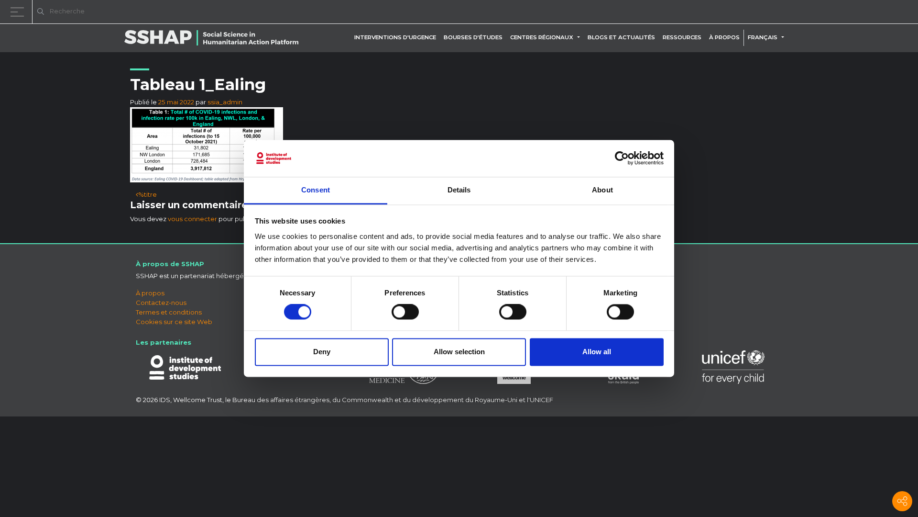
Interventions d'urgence (395, 37)
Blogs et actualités (621, 37)
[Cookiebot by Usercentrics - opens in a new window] (622, 158)
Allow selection (459, 352)
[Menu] (19, 11)
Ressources (682, 37)
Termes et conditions (169, 312)
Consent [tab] (315, 190)
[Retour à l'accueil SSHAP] (864, 12)
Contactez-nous (161, 302)
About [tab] (602, 190)
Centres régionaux (541, 37)
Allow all (596, 352)
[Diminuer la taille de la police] (789, 13)
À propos (724, 37)
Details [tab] (459, 190)
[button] (580, 37)
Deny (321, 352)
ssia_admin (225, 102)
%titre (147, 194)
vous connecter (192, 219)
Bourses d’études (473, 37)
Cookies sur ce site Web (174, 322)
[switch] (405, 312)
